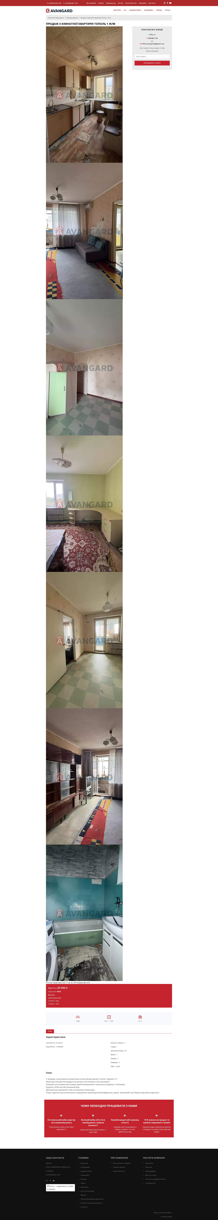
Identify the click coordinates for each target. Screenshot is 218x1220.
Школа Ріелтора (131, 3)
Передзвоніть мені (152, 63)
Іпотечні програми (87, 1191)
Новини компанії (119, 1167)
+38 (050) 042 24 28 (54, 3)
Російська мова (166, 1217)
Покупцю (148, 1167)
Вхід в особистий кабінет (163, 1213)
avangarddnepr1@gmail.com (60, 1167)
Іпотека (120, 3)
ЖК (125, 10)
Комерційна (148, 10)
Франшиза (142, 3)
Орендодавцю (150, 1171)
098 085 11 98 (152, 38)
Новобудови (85, 1167)
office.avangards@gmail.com (153, 44)
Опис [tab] (50, 1031)
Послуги (101, 3)
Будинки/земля (135, 10)
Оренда (159, 10)
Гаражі (167, 10)
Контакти (152, 3)
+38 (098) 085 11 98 (71, 3)
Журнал (83, 1195)
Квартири (117, 10)
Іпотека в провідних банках (155, 1179)
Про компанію (91, 3)
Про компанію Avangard (121, 1163)
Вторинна (84, 1163)
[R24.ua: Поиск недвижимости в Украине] (60, 1187)
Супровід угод (111, 3)
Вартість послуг (151, 1175)
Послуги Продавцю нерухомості (92, 1199)
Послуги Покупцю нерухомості (92, 1203)
